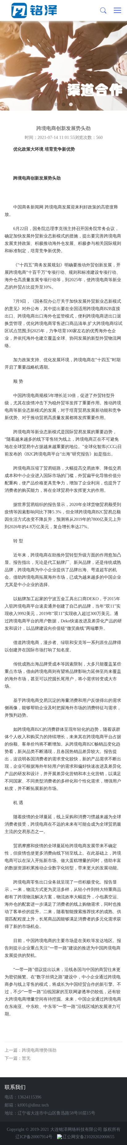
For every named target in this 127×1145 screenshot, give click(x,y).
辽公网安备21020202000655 (88, 1137)
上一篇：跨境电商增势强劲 (30, 1050)
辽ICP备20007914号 (33, 1137)
